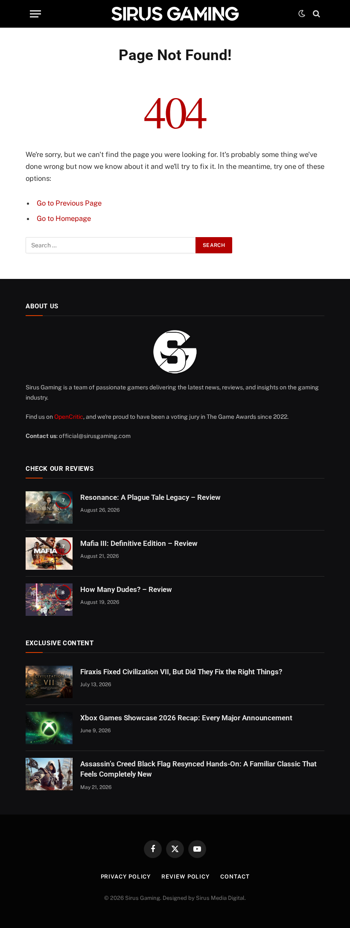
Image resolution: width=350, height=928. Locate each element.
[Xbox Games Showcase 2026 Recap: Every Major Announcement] (49, 728)
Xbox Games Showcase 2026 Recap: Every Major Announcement (186, 717)
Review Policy (185, 876)
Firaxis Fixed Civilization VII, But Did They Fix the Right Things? (181, 671)
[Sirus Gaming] (175, 14)
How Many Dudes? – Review (126, 589)
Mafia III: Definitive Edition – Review (139, 543)
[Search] (315, 13)
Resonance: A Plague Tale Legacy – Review (150, 497)
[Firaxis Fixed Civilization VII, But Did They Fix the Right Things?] (49, 682)
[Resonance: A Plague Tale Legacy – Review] (49, 507)
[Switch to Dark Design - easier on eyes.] (301, 13)
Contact (234, 876)
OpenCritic (68, 416)
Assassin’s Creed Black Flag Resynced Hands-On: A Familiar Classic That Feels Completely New (198, 769)
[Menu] (35, 13)
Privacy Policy (126, 876)
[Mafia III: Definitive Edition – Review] (49, 553)
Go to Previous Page (69, 203)
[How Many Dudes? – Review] (49, 599)
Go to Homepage (64, 218)
